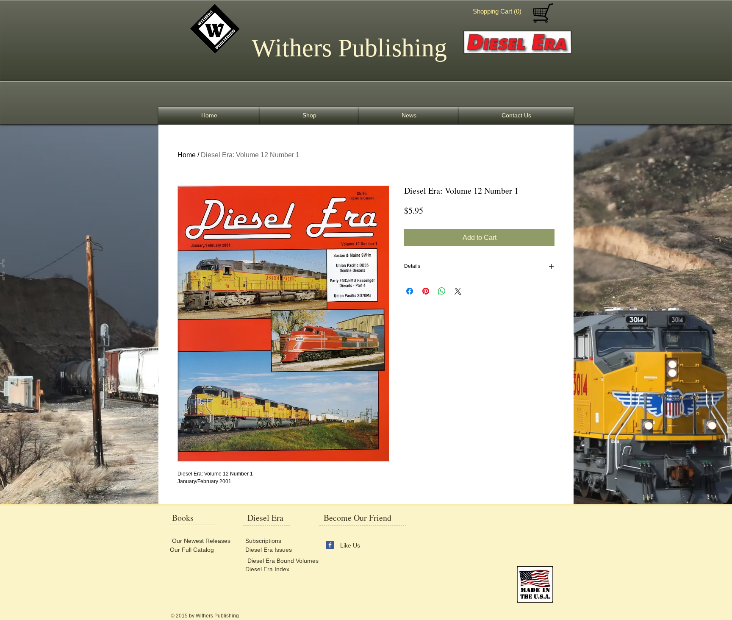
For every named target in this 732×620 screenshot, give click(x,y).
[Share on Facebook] (410, 291)
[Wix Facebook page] (330, 545)
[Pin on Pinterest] (426, 291)
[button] (499, 11)
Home (186, 154)
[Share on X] (458, 291)
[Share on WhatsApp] (442, 291)
